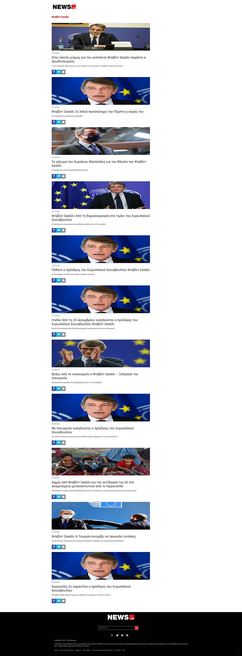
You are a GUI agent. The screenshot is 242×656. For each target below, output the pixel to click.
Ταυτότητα (118, 650)
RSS (123, 650)
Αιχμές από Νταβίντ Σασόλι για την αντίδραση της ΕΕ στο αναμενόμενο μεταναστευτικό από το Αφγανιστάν (93, 484)
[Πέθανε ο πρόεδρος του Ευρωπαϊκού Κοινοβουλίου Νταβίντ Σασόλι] (101, 249)
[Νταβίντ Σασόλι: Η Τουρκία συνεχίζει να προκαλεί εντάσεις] (101, 516)
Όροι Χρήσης (86, 650)
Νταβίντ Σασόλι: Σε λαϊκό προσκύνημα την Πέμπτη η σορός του (98, 112)
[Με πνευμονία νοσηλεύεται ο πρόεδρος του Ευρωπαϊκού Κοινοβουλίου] (101, 407)
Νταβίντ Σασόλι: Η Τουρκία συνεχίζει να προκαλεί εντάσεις (94, 536)
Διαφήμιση (78, 650)
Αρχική (56, 650)
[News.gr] (64, 7)
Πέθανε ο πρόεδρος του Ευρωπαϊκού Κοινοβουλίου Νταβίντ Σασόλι (101, 270)
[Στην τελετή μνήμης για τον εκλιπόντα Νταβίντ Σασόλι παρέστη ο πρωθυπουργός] (101, 37)
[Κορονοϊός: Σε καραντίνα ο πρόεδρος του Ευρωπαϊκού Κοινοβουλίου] (101, 566)
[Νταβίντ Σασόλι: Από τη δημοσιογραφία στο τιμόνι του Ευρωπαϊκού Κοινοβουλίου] (101, 195)
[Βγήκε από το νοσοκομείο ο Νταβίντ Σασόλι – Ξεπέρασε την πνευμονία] (101, 353)
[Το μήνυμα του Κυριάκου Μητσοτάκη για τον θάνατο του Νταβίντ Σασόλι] (101, 141)
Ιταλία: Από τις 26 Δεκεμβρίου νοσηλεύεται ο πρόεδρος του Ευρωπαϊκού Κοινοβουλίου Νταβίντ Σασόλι (95, 322)
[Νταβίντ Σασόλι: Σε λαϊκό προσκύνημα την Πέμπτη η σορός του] (101, 91)
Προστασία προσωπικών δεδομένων (102, 650)
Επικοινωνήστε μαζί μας (67, 650)
